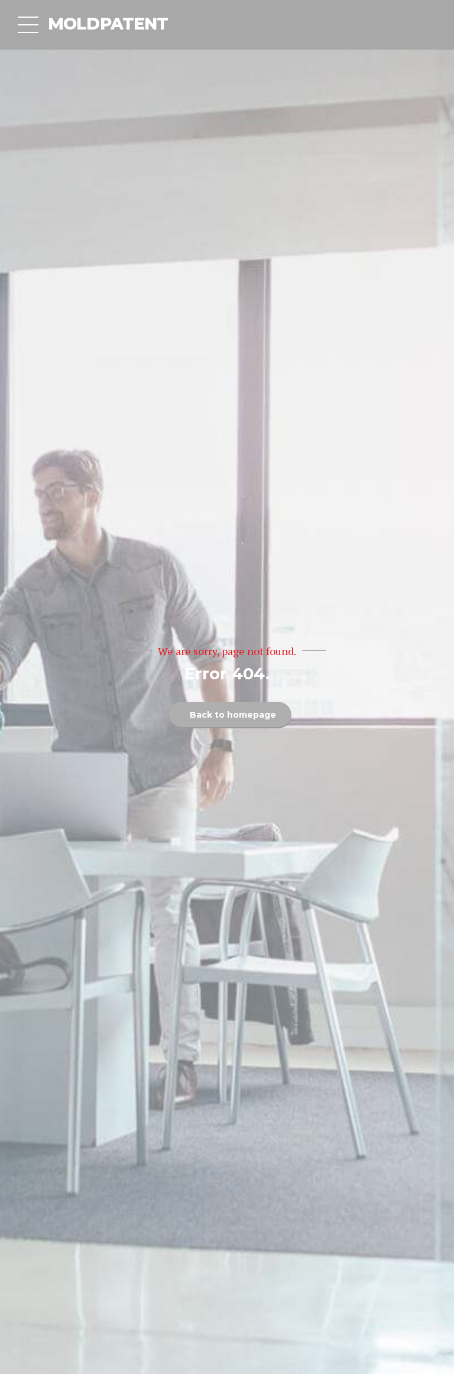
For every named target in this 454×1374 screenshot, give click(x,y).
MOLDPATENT (108, 24)
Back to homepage (233, 714)
